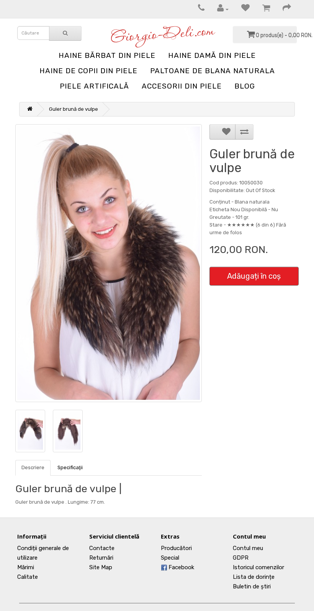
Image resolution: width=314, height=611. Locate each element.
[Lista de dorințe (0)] (242, 9)
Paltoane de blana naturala (212, 70)
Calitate (27, 576)
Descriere (32, 467)
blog (244, 86)
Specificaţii (70, 467)
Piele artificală (94, 86)
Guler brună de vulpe (73, 109)
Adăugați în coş (254, 276)
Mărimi (25, 567)
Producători (176, 548)
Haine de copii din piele (88, 70)
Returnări (101, 557)
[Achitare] (283, 9)
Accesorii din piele (182, 86)
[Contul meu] (219, 9)
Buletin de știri (252, 586)
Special (170, 557)
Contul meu (248, 548)
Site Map (100, 567)
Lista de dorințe (254, 576)
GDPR (241, 557)
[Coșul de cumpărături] (262, 9)
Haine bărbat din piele (107, 55)
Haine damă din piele (212, 55)
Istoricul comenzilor (258, 567)
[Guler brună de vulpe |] (108, 263)
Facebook (180, 567)
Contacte (101, 548)
